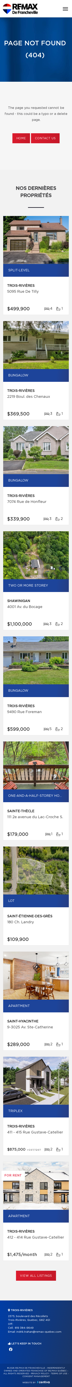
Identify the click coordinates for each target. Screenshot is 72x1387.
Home (21, 138)
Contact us (45, 138)
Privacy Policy (40, 1374)
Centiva (43, 1382)
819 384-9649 (24, 1328)
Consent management (36, 1376)
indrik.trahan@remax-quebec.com (38, 1332)
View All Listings (36, 1276)
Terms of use (59, 1374)
